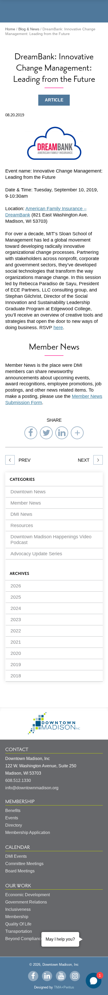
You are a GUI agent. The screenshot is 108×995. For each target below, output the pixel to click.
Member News (25, 503)
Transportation (18, 931)
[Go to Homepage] (54, 733)
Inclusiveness (18, 909)
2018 (15, 675)
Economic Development (27, 895)
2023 (15, 619)
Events (11, 818)
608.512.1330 (18, 780)
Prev (23, 460)
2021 (15, 642)
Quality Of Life (18, 924)
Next (84, 460)
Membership (20, 801)
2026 (15, 585)
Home (10, 29)
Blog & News (28, 29)
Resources (21, 525)
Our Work (18, 885)
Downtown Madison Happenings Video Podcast (50, 539)
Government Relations (26, 902)
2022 (15, 630)
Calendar (17, 847)
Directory (13, 825)
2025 (15, 597)
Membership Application (27, 832)
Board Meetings (20, 871)
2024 (15, 608)
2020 (15, 653)
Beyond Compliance (24, 938)
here (58, 327)
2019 (15, 664)
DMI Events (16, 856)
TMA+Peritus (64, 987)
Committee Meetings (24, 863)
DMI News (21, 514)
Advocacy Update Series (36, 553)
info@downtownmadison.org (31, 788)
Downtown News (28, 491)
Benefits (12, 810)
